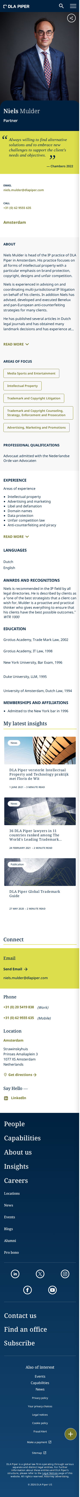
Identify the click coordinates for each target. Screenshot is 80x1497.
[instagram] (65, 1274)
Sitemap (37, 1453)
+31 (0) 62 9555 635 (17, 208)
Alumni (10, 1240)
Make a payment (37, 1442)
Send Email (12, 969)
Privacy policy (40, 1398)
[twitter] (40, 1274)
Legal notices (40, 1414)
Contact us (20, 1315)
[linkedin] (15, 1274)
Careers (16, 1180)
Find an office (25, 1329)
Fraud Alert (40, 1431)
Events (9, 1217)
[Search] (61, 6)
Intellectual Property (22, 386)
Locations (12, 1193)
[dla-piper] (16, 6)
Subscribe (19, 1343)
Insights (16, 1166)
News (8, 1205)
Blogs (8, 1228)
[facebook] (27, 1290)
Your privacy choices (40, 1406)
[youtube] (52, 1290)
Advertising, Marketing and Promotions (36, 427)
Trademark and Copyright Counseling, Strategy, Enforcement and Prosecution (36, 413)
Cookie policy (40, 1423)
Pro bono (11, 1252)
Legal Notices (50, 1473)
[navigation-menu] (73, 6)
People (14, 1123)
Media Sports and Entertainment (31, 373)
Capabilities (22, 1137)
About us (18, 1152)
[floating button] (71, 1434)
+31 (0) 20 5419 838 (18, 1007)
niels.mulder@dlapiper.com (23, 190)
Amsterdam (14, 222)
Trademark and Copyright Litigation (33, 398)
